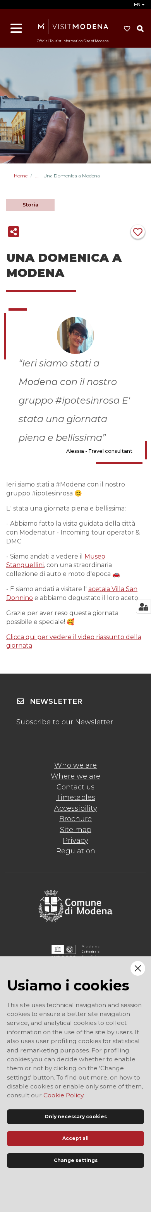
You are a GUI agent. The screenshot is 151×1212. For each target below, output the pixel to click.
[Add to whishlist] (138, 232)
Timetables (75, 797)
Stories (39, 176)
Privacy (75, 840)
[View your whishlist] (127, 29)
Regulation (75, 851)
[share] (13, 231)
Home (20, 176)
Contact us (75, 787)
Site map (75, 829)
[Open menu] (16, 29)
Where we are (75, 776)
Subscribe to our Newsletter (64, 722)
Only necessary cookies (76, 1116)
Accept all (75, 1138)
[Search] (140, 28)
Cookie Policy (63, 1095)
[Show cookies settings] (143, 607)
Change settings (76, 1160)
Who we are (75, 765)
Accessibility (75, 808)
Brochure (75, 819)
